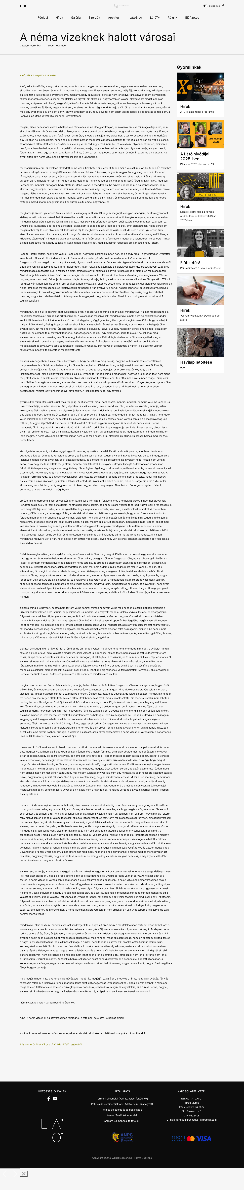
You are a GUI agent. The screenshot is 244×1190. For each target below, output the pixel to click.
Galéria (76, 17)
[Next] (15, 1173)
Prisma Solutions (143, 1157)
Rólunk (172, 17)
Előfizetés (192, 17)
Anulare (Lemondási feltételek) (122, 1120)
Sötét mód (214, 5)
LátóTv (155, 17)
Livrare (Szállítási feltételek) (122, 1115)
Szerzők (94, 17)
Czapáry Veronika (30, 45)
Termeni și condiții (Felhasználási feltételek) (122, 1098)
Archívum (114, 17)
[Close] (24, 1174)
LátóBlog (135, 17)
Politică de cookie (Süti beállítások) (122, 1109)
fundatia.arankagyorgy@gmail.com (196, 1119)
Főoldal (43, 17)
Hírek (59, 17)
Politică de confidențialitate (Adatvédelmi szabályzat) (122, 1104)
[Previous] (5, 1173)
